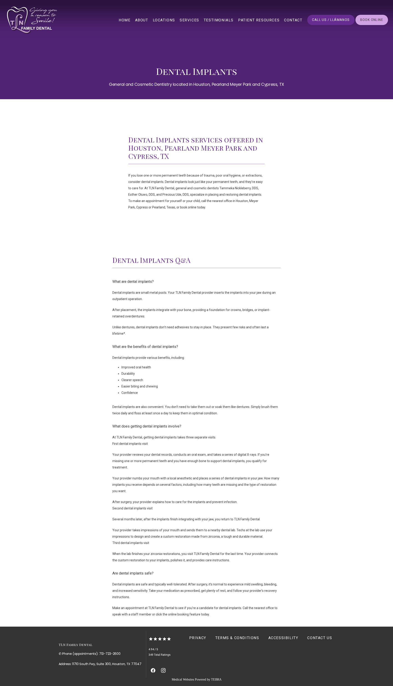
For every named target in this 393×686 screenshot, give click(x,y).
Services (189, 20)
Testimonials (219, 20)
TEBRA (216, 679)
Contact (293, 20)
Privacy (197, 638)
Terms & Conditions (237, 638)
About (141, 20)
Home (124, 20)
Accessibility (283, 638)
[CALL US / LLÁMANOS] (331, 24)
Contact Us (319, 638)
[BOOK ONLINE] (371, 24)
